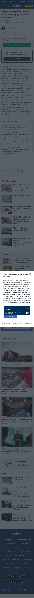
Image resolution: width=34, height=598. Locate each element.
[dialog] (17, 299)
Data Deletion (6, 323)
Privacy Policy (28, 323)
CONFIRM (10, 316)
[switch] (27, 313)
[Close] (30, 275)
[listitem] (16, 308)
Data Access (17, 323)
